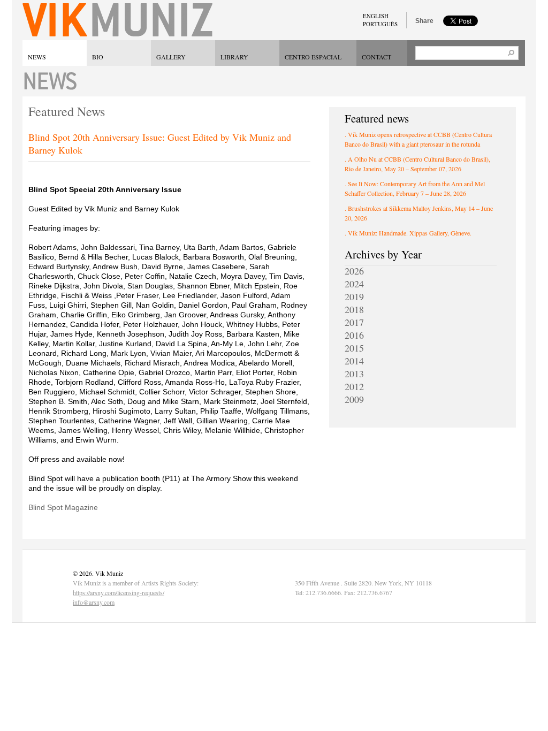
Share (424, 21)
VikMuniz (117, 20)
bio (97, 56)
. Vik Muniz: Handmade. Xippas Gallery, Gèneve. (408, 233)
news (37, 56)
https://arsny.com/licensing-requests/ (118, 592)
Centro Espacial (313, 56)
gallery (171, 56)
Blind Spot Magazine (63, 507)
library (234, 56)
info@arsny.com (94, 602)
